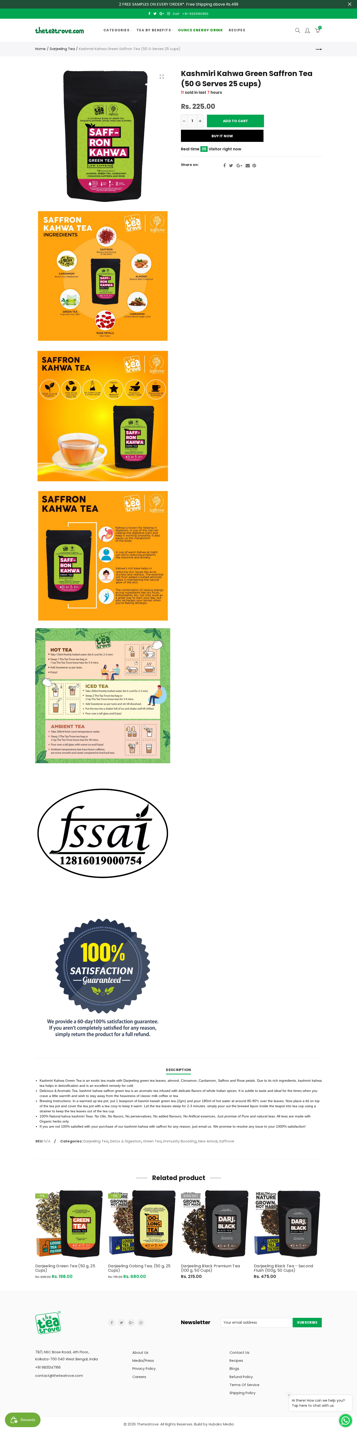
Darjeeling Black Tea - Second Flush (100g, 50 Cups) (283, 1268)
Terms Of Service (244, 1384)
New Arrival (207, 1141)
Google (239, 165)
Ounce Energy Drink (200, 30)
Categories (116, 30)
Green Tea (152, 1141)
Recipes (237, 30)
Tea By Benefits (153, 30)
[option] (69, 1234)
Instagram (140, 1322)
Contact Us (239, 1352)
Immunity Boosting (179, 1141)
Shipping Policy (242, 1392)
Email (248, 165)
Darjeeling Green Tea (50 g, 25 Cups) (65, 1268)
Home (40, 48)
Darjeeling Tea (62, 48)
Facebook (224, 165)
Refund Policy (241, 1376)
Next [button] (321, 1235)
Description (178, 1069)
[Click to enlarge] (162, 76)
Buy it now (222, 136)
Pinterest (254, 165)
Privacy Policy (144, 1368)
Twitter (231, 165)
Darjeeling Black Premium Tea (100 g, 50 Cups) (210, 1268)
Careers (139, 1376)
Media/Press (143, 1360)
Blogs (234, 1368)
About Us (140, 1352)
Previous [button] (36, 1235)
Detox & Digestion (125, 1141)
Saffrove (226, 1141)
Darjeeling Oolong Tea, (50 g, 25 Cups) (139, 1268)
